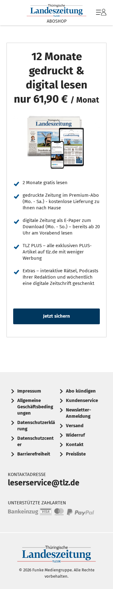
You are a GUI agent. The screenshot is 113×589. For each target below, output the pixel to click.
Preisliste (76, 454)
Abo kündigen (81, 391)
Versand (74, 425)
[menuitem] (100, 13)
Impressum (29, 391)
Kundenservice (82, 400)
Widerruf (75, 435)
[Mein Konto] (101, 15)
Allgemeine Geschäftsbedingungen (35, 407)
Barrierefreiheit (33, 454)
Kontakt (74, 444)
